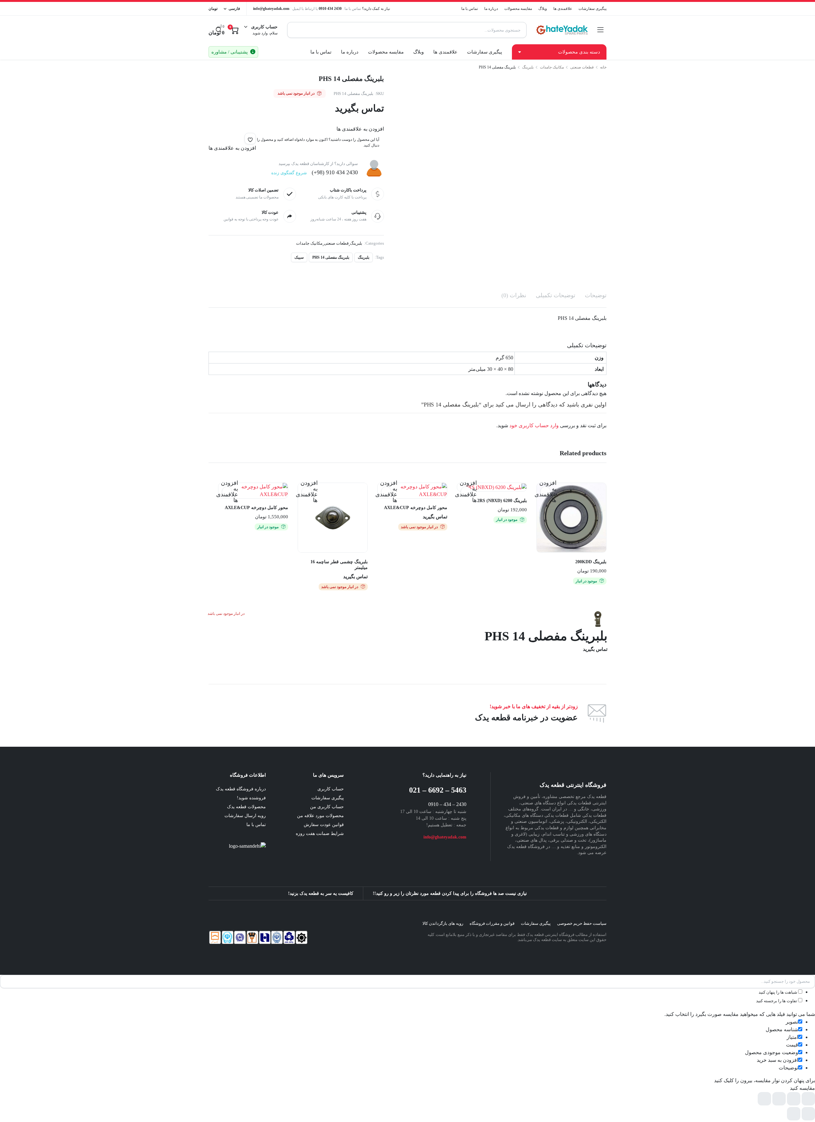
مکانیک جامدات (552, 67)
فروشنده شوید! (251, 797)
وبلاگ (542, 8)
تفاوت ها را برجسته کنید (777, 1000)
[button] (250, 138)
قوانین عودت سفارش (324, 824)
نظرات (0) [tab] (513, 295)
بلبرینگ (528, 67)
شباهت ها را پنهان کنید (778, 992)
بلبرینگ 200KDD (590, 561)
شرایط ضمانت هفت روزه (320, 833)
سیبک (299, 257)
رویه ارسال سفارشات (245, 815)
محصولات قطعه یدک (246, 806)
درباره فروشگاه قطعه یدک (241, 789)
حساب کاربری (330, 789)
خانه (603, 67)
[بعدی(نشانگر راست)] (793, 1113)
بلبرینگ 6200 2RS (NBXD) (502, 500)
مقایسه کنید (542, 504)
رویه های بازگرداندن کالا (442, 923)
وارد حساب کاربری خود (534, 425)
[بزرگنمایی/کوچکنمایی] (808, 1098)
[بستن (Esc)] (764, 1098)
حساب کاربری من (327, 806)
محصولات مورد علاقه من (320, 815)
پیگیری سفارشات (592, 8)
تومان (213, 8)
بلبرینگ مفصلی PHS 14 (330, 257)
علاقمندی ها (562, 8)
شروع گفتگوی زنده (289, 172)
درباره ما (491, 8)
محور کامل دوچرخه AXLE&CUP (415, 507)
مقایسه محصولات (518, 8)
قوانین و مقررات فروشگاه (492, 923)
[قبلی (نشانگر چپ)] (808, 1113)
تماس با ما (469, 8)
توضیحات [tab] (595, 295)
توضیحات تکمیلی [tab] (555, 295)
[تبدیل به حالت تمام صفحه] (793, 1098)
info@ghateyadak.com (271, 8)
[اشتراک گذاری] (779, 1098)
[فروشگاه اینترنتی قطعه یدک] (562, 30)
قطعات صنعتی (582, 67)
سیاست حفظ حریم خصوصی (581, 923)
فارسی (234, 8)
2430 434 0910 (330, 8)
